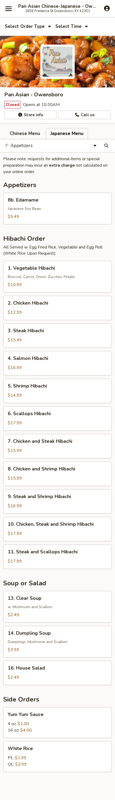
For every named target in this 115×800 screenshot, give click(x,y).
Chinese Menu (25, 133)
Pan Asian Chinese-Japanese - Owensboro (57, 6)
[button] (57, 208)
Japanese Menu (66, 133)
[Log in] (107, 8)
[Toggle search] (106, 145)
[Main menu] (8, 8)
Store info (33, 115)
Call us (87, 115)
